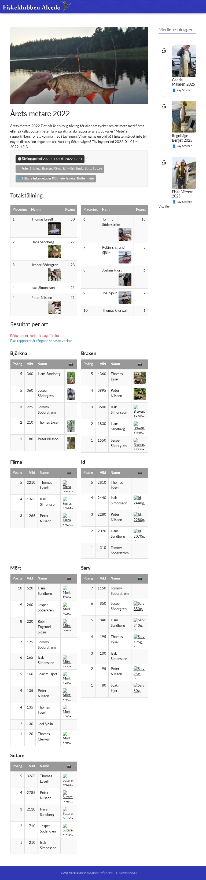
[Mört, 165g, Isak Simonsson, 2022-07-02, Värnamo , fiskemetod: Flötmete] (69, 661)
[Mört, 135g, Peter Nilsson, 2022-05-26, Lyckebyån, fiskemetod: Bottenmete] (69, 694)
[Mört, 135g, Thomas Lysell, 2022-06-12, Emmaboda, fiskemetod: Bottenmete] (69, 711)
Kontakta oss (128, 873)
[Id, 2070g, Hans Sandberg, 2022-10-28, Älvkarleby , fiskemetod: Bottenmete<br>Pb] (140, 535)
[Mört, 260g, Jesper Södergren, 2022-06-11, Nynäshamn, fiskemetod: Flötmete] (69, 609)
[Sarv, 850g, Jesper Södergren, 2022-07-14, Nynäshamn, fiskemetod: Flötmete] (140, 607)
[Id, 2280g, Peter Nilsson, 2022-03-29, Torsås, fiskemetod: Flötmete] (140, 518)
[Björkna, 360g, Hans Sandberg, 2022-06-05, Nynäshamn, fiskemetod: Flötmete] (71, 378)
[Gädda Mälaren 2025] (184, 61)
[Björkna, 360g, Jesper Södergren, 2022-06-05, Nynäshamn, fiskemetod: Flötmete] (71, 394)
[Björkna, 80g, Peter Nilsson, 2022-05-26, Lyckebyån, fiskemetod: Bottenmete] (71, 443)
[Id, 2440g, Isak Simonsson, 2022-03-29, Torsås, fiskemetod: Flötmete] (140, 502)
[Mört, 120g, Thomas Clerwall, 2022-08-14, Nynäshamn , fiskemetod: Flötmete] (69, 738)
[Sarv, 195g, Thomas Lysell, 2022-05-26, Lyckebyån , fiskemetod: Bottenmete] (140, 641)
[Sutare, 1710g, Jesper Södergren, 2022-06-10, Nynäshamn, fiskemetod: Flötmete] (69, 830)
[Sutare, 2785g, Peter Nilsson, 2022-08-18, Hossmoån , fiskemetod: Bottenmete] (69, 796)
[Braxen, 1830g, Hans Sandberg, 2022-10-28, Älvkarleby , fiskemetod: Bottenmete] (140, 427)
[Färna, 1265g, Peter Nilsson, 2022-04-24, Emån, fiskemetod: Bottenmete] (69, 520)
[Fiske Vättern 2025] (184, 173)
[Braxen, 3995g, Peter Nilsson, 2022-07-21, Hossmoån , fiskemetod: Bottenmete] (140, 394)
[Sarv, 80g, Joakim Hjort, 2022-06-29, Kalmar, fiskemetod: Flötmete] (140, 689)
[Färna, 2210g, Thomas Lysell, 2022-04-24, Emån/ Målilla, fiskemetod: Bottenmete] (69, 486)
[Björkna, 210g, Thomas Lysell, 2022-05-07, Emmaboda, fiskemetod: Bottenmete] (71, 426)
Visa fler (164, 206)
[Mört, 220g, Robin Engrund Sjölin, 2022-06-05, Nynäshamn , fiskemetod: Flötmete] (69, 625)
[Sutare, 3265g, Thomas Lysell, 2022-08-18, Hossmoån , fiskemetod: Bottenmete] (69, 780)
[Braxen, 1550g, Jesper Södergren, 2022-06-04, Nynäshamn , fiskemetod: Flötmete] (140, 444)
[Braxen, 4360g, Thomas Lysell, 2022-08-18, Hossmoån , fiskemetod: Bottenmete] (140, 378)
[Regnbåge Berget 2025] (184, 117)
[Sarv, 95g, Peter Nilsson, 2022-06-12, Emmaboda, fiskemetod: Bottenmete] (140, 672)
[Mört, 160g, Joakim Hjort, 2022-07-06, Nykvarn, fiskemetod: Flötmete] (69, 678)
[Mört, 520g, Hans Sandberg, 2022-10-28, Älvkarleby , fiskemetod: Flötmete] (69, 592)
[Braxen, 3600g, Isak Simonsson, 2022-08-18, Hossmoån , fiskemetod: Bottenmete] (140, 411)
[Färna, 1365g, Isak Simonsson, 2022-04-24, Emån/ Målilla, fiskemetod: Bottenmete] (69, 503)
